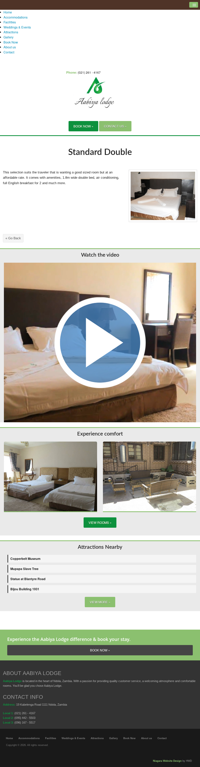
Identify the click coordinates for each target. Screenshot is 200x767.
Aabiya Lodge (12, 681)
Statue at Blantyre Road (28, 579)
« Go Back (13, 238)
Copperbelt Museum (25, 558)
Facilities (10, 22)
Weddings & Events (17, 27)
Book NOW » (83, 126)
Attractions (11, 32)
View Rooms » (100, 522)
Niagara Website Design (167, 760)
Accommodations (16, 17)
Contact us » (115, 126)
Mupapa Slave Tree (24, 568)
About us (10, 47)
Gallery (8, 37)
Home (8, 12)
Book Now (11, 42)
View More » (100, 602)
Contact (9, 52)
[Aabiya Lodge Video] (100, 342)
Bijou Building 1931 (24, 589)
